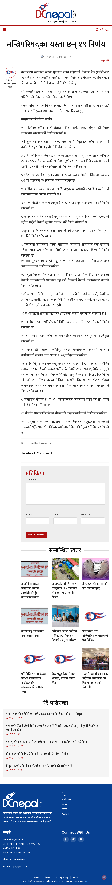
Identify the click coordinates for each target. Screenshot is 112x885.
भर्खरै (101, 30)
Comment (32, 480)
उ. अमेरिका (66, 800)
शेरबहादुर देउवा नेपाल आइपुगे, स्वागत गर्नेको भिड (63, 678)
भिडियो (64, 809)
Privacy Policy (62, 877)
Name (29, 515)
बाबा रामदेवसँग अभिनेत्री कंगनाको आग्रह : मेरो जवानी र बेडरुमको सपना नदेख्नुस (44, 714)
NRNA (65, 804)
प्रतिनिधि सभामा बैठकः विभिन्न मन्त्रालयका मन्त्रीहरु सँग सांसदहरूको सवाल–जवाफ (33, 683)
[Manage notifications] (104, 877)
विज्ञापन (48, 877)
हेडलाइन (65, 814)
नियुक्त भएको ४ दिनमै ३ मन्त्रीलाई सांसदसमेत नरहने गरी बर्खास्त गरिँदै (39, 766)
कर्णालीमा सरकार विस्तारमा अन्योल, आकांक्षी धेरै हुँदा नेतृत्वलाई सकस (31, 591)
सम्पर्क (75, 877)
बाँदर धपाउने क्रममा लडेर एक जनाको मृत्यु (95, 586)
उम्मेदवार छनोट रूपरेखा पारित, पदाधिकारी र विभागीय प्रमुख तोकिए (64, 636)
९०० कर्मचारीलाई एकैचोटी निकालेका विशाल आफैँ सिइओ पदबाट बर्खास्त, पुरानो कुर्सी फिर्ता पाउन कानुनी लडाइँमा (52, 728)
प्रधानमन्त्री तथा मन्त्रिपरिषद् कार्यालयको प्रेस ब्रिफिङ (95, 636)
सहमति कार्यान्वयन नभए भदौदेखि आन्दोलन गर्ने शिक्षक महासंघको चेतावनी (95, 681)
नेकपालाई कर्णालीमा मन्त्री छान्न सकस (32, 633)
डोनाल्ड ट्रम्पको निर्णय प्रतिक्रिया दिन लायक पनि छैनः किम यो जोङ (37, 754)
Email (57, 515)
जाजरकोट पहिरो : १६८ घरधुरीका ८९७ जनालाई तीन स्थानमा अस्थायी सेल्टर (64, 591)
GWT (88, 881)
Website (85, 515)
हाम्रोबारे (37, 877)
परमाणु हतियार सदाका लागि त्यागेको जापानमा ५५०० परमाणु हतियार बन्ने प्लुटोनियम (46, 742)
